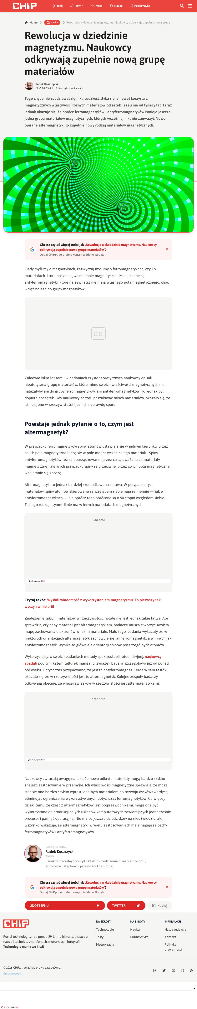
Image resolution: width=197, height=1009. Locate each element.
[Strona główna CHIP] (25, 6)
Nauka (118, 5)
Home (34, 22)
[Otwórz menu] (190, 6)
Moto (99, 5)
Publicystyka (142, 5)
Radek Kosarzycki (46, 84)
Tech (60, 5)
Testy (77, 5)
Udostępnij (39, 906)
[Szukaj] (182, 6)
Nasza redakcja (175, 929)
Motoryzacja (105, 944)
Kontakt (170, 937)
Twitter (119, 906)
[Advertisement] (98, 550)
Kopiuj (162, 906)
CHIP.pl (18, 967)
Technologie (105, 929)
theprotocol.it (12, 973)
